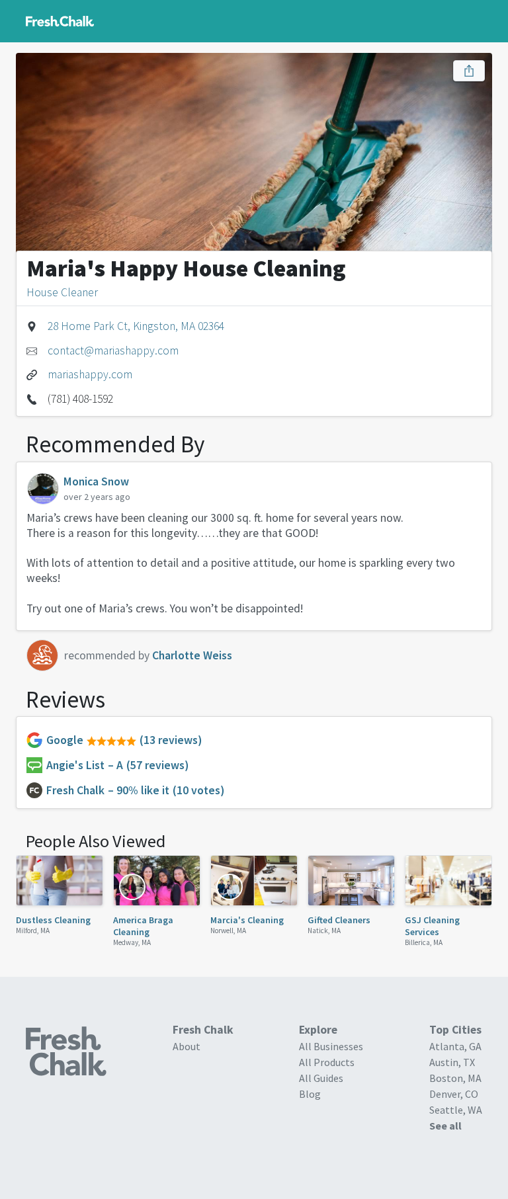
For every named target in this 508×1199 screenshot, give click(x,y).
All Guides (321, 1078)
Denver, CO (453, 1093)
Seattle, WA (455, 1109)
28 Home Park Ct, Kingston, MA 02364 (136, 326)
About (186, 1046)
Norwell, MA (228, 930)
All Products (327, 1062)
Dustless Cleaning (53, 920)
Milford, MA (33, 930)
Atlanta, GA (455, 1046)
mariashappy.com (90, 374)
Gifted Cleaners (339, 920)
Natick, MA (324, 930)
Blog (310, 1093)
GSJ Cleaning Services (432, 926)
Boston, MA (455, 1078)
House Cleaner (62, 292)
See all (445, 1125)
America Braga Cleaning (143, 926)
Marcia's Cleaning (247, 920)
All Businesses (331, 1046)
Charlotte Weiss (192, 655)
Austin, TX (452, 1062)
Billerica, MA (424, 942)
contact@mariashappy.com (113, 350)
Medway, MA (132, 942)
